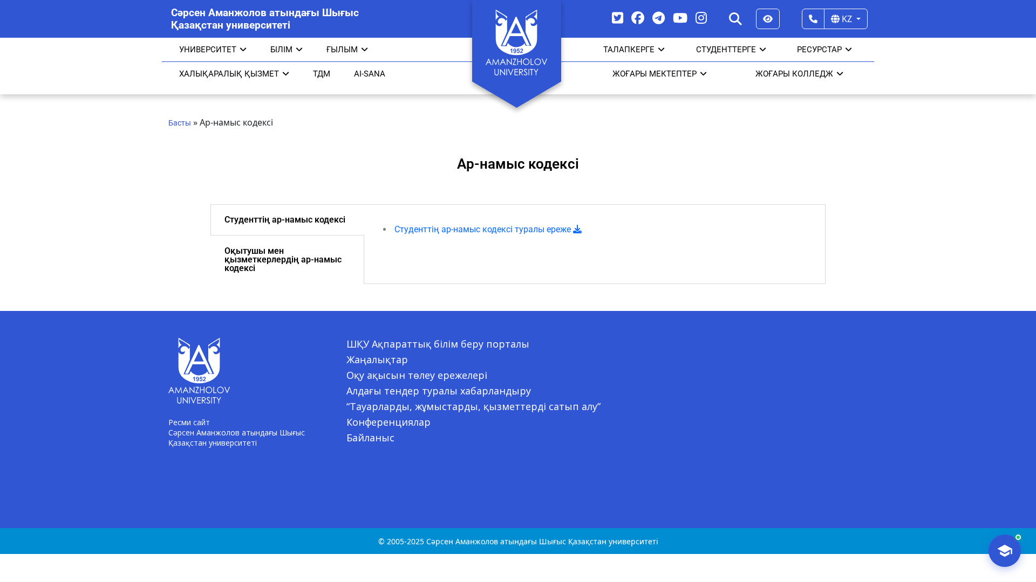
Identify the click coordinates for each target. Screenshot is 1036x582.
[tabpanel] (594, 229)
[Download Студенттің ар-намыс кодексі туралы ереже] (577, 229)
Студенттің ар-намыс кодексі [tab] (284, 219)
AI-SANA (369, 74)
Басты (179, 123)
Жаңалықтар (377, 359)
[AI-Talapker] (1005, 551)
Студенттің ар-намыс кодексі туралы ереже (483, 229)
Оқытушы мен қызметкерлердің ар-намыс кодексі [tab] (283, 259)
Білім (281, 49)
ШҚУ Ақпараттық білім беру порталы (437, 343)
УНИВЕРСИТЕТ (207, 49)
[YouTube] (680, 17)
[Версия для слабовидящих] (768, 19)
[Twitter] (617, 17)
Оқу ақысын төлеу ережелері (416, 375)
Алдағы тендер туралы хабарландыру (438, 390)
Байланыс (370, 437)
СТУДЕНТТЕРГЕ (726, 49)
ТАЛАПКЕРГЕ (629, 49)
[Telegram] (658, 17)
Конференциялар (388, 421)
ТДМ (321, 74)
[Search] (735, 19)
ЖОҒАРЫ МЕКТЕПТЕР (654, 74)
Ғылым (342, 49)
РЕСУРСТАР (819, 49)
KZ (847, 19)
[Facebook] (637, 17)
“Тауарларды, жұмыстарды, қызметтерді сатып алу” (473, 406)
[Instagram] (701, 17)
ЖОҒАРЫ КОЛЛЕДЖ (794, 74)
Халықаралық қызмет (229, 74)
